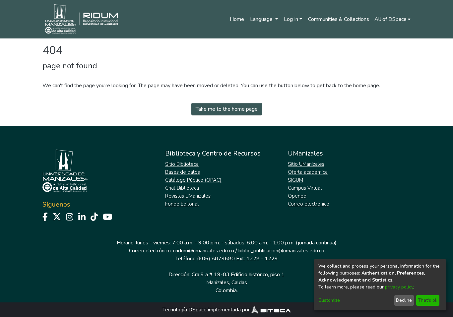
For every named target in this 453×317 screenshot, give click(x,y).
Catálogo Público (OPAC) (193, 180)
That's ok (427, 300)
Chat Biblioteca (182, 188)
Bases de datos (182, 172)
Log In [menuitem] (291, 19)
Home (237, 19)
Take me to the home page (227, 109)
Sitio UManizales (306, 164)
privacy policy (399, 287)
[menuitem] (392, 19)
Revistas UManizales (188, 196)
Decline (404, 300)
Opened (297, 196)
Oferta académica (308, 172)
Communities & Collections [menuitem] (338, 19)
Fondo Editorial (182, 204)
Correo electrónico (308, 204)
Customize (329, 300)
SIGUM (295, 180)
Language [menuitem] (262, 19)
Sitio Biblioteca (182, 164)
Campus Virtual (305, 188)
